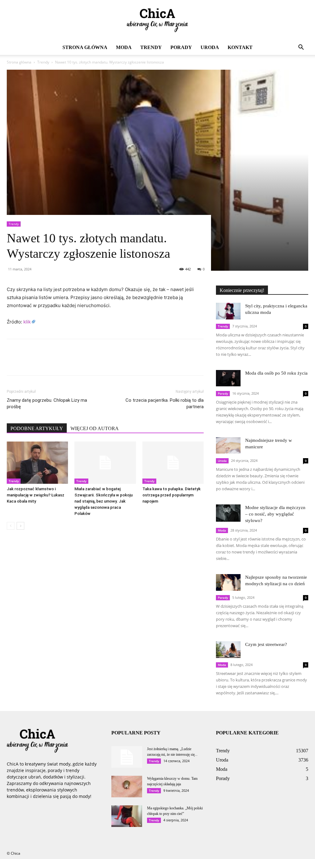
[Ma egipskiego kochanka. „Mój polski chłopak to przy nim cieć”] (126, 816)
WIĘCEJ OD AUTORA (94, 428)
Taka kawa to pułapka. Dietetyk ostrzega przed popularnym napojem (171, 495)
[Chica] (157, 20)
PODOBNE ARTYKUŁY (36, 428)
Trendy (151, 47)
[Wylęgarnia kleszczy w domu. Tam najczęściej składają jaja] (126, 786)
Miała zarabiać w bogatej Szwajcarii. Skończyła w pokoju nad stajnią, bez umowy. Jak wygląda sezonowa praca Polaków (103, 501)
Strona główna (84, 47)
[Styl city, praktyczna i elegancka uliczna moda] (228, 311)
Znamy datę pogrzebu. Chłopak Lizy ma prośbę (47, 403)
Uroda (210, 47)
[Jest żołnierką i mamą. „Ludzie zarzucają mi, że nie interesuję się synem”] (126, 757)
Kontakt (240, 47)
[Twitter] (27, 362)
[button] (300, 48)
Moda (124, 47)
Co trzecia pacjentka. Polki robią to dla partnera (165, 403)
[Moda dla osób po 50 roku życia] (228, 378)
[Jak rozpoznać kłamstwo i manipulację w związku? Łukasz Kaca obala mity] (37, 463)
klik (27, 322)
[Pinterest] (41, 362)
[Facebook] (13, 362)
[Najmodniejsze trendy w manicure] (228, 445)
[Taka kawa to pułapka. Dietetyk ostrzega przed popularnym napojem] (173, 463)
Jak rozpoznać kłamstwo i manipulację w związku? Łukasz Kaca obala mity (35, 495)
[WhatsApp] (55, 362)
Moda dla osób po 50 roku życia (276, 373)
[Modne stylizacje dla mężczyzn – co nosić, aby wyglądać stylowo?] (228, 513)
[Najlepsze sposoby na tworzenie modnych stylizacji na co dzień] (228, 582)
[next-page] (20, 526)
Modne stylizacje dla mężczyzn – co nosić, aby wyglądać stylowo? (275, 514)
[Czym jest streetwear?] (228, 649)
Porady (181, 47)
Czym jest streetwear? (266, 644)
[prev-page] (10, 526)
